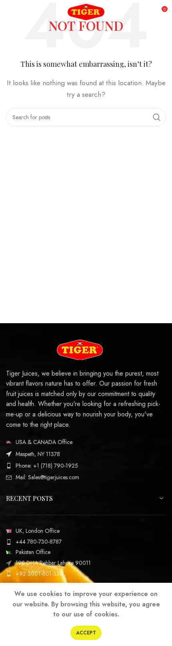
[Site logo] (86, 11)
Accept (86, 632)
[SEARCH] (157, 117)
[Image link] (80, 349)
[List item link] (86, 442)
